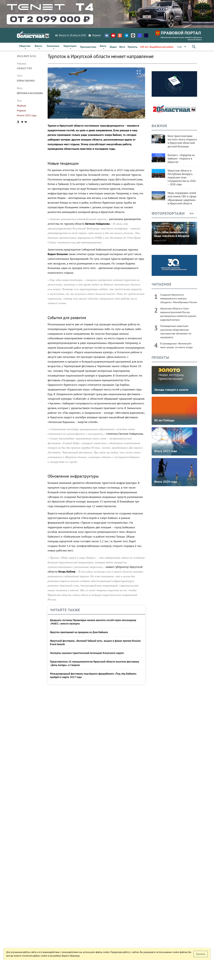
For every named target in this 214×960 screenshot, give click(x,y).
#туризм (21, 110)
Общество (24, 68)
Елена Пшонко (26, 80)
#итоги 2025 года (26, 115)
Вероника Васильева (30, 93)
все (192, 213)
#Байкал (21, 105)
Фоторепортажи (168, 213)
